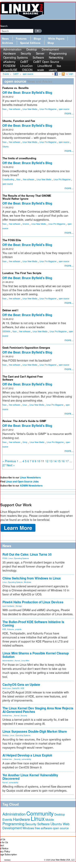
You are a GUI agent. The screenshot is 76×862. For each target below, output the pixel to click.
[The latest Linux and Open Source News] (63, 73)
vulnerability (26, 759)
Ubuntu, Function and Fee (18, 121)
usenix (53, 70)
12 (46, 461)
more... (69, 113)
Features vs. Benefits (15, 88)
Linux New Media (29, 109)
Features (21, 38)
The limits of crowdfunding (19, 158)
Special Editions (30, 43)
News (5, 38)
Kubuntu (10, 629)
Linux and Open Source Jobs (22, 481)
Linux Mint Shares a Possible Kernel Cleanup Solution (35, 655)
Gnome (25, 224)
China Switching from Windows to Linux (31, 578)
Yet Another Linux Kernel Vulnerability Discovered (30, 777)
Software (38, 57)
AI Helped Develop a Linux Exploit (27, 755)
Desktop (5, 735)
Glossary (7, 860)
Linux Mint (25, 660)
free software (14, 109)
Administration (8, 660)
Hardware (21, 819)
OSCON (27, 70)
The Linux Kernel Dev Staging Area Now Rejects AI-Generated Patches (37, 710)
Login (71, 73)
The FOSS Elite (11, 240)
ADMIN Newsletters (31, 485)
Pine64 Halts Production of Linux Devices (32, 602)
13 (50, 461)
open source (64, 109)
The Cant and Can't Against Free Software (22, 378)
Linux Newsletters (30, 477)
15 (59, 461)
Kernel (17, 660)
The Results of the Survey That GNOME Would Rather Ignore (26, 197)
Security (24, 715)
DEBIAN (6, 331)
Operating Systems (15, 57)
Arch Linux (6, 688)
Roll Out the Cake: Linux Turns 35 (27, 554)
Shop (50, 43)
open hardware (8, 606)
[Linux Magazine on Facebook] (56, 73)
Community (40, 813)
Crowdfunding (8, 179)
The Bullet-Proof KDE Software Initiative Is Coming (33, 624)
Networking (56, 57)
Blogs (37, 38)
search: (4, 25)
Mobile (49, 820)
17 (67, 461)
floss (4, 109)
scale (40, 70)
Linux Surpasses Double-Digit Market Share (34, 731)
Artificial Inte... (7, 715)
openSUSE (10, 70)
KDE (4, 629)
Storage (19, 606)
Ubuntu (5, 146)
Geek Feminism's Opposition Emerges (26, 347)
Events (7, 819)
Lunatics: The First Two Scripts (21, 273)
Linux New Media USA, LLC (63, 859)
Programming (13, 823)
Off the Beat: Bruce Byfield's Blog (27, 92)
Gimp (24, 442)
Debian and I (10, 310)
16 (63, 461)
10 (38, 461)
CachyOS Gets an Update (21, 684)
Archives (7, 43)
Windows (27, 582)
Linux (24, 404)
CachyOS (15, 688)
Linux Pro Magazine (48, 109)
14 (55, 461)
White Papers (56, 38)
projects (18, 629)
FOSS (4, 558)
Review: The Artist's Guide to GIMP (24, 421)
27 (4, 465)
